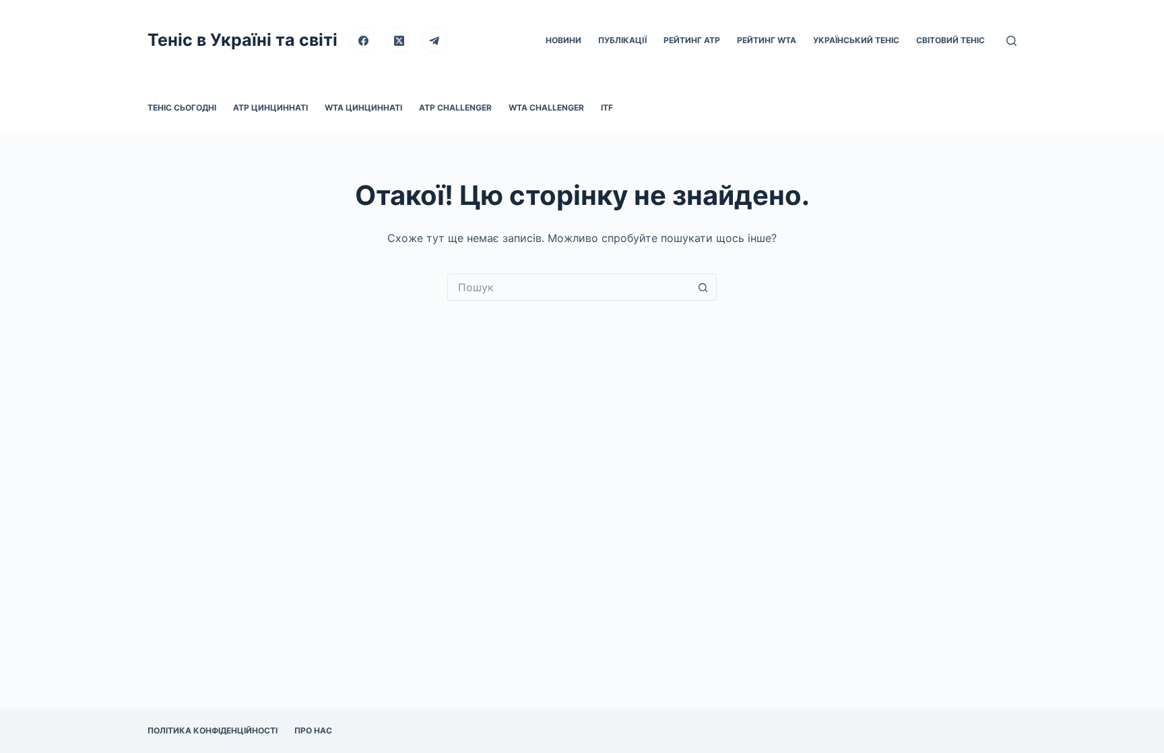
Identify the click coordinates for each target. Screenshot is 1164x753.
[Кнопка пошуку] (703, 287)
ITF (607, 107)
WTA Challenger (546, 107)
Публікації (622, 40)
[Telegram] (434, 40)
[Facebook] (364, 40)
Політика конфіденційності (213, 730)
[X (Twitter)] (399, 40)
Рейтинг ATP (692, 40)
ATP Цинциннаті (270, 107)
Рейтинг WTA (766, 40)
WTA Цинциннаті (363, 107)
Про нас (313, 730)
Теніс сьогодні (182, 107)
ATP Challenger (455, 107)
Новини (563, 40)
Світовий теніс (950, 40)
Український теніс (856, 40)
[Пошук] (1011, 41)
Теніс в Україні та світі (242, 40)
